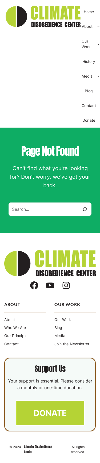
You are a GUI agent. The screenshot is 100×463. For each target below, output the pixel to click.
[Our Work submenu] (98, 44)
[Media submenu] (98, 76)
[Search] (84, 209)
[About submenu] (98, 26)
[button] (50, 413)
